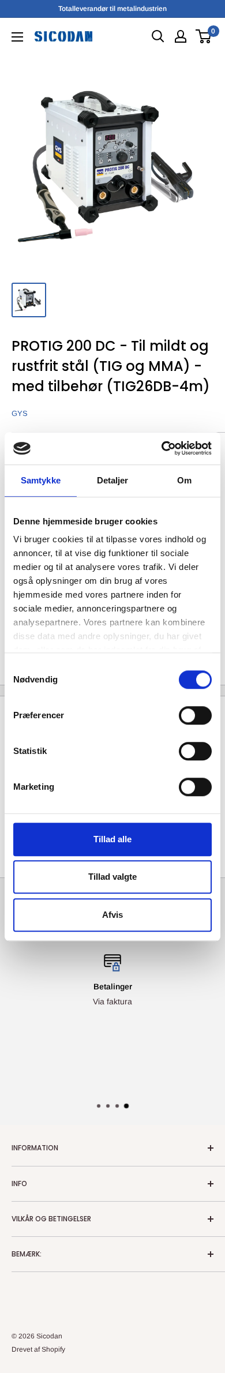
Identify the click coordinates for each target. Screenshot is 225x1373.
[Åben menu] (17, 37)
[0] (204, 36)
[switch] (195, 715)
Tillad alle (112, 839)
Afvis (112, 915)
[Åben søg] (158, 36)
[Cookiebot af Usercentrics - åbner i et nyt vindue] (162, 448)
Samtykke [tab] (41, 480)
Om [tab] (184, 480)
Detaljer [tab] (113, 480)
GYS (20, 413)
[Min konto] (180, 36)
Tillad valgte (112, 876)
